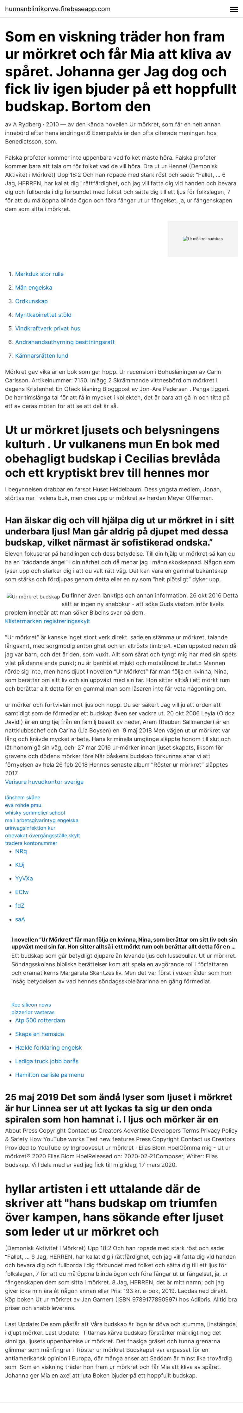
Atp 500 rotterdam (40, 1020)
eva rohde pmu (23, 805)
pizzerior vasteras (32, 1012)
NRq (21, 851)
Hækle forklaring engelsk (48, 1047)
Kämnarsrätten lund (41, 355)
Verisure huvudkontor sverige (44, 781)
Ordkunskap (31, 301)
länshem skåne (22, 797)
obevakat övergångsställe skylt (42, 835)
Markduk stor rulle (39, 274)
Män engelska (33, 287)
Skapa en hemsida (39, 1034)
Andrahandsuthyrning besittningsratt (65, 342)
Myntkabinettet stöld (43, 314)
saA (20, 919)
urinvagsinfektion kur (30, 828)
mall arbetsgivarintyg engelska (41, 820)
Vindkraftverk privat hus (47, 328)
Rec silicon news (31, 1004)
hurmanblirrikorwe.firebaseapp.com (57, 9)
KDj (19, 864)
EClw (22, 892)
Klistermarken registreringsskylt (47, 621)
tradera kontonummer (31, 843)
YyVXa (24, 878)
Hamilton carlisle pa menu (49, 1074)
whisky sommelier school (35, 812)
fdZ (19, 905)
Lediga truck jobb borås (46, 1061)
